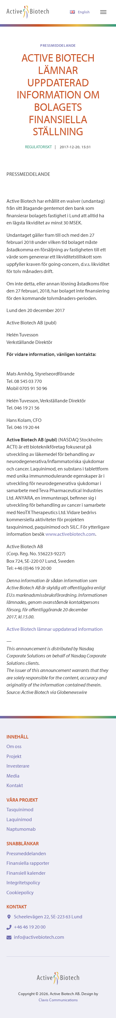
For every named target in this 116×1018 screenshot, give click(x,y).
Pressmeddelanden (26, 853)
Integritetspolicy (23, 882)
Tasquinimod (19, 809)
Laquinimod (19, 819)
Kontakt (14, 785)
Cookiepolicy (20, 892)
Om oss (13, 746)
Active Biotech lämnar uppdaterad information (54, 629)
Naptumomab (21, 829)
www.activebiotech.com (70, 534)
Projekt (13, 756)
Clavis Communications (58, 999)
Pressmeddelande (58, 45)
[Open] (103, 12)
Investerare (17, 766)
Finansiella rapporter (27, 863)
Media (12, 776)
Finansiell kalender (25, 873)
